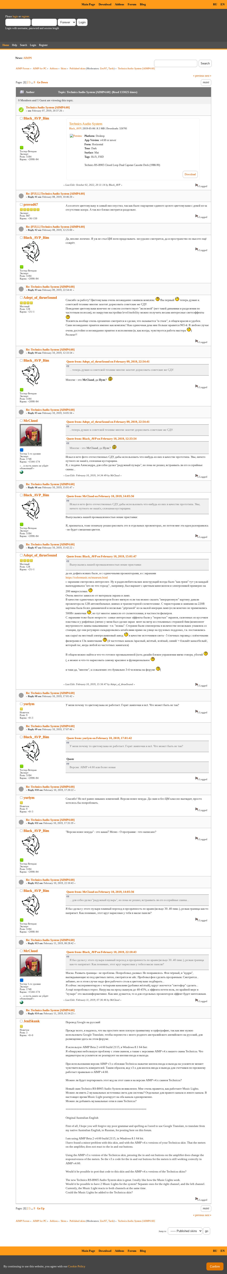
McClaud (30, 421)
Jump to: (163, 1231)
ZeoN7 (103, 68)
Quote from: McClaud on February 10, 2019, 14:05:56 (100, 496)
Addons (119, 4)
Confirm (215, 1266)
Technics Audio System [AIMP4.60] (48, 107)
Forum (132, 4)
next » (208, 75)
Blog (143, 4)
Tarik (111, 68)
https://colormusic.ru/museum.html (87, 577)
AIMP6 (27, 58)
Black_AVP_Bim (36, 118)
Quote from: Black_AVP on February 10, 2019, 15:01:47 (102, 556)
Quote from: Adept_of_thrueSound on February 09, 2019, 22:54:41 (108, 361)
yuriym (28, 704)
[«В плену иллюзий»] (21, 473)
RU (215, 4)
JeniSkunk (31, 1021)
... (32, 82)
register (25, 16)
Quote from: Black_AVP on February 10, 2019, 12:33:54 (102, 438)
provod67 (30, 204)
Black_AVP (75, 128)
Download (105, 4)
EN (223, 4)
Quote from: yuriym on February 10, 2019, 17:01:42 (99, 738)
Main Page (88, 4)
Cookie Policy (76, 1266)
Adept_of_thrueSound (40, 297)
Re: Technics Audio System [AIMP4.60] (50, 286)
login (15, 16)
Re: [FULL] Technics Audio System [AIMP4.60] (55, 193)
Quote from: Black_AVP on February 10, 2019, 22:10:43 (102, 952)
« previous (198, 75)
